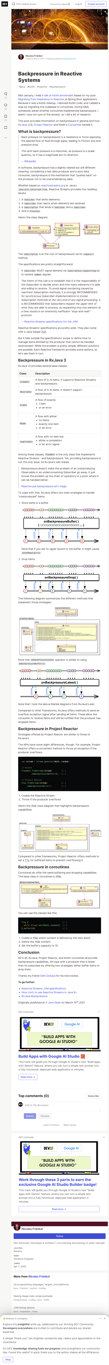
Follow (59, 1236)
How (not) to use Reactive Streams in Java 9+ (49, 992)
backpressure (57, 86)
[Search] (13, 4)
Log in (78, 4)
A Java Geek (53, 1002)
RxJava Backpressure (34, 996)
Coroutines (74, 124)
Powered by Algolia (59, 4)
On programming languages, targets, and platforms (41, 1286)
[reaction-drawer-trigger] (5, 95)
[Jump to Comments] (5, 106)
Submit (30, 1116)
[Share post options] (6, 138)
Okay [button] (8, 1359)
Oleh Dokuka (47, 975)
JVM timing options (25, 1309)
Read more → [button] (28, 1077)
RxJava (22, 124)
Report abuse (70, 1125)
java (22, 86)
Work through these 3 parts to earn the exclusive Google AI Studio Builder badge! (58, 1182)
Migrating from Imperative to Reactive (41, 99)
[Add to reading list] (5, 117)
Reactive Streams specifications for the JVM (51, 321)
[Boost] (5, 127)
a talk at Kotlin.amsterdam (57, 95)
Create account (96, 4)
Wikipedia (30, 161)
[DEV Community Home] (4, 4)
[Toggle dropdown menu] (99, 1012)
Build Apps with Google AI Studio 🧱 (51, 1056)
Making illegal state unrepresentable (33, 1298)
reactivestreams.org (53, 185)
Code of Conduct (51, 1125)
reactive (42, 86)
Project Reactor (43, 124)
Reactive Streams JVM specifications (44, 988)
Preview (45, 1116)
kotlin (31, 86)
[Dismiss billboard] (105, 1318)
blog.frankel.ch (70, 59)
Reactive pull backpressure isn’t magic (44, 486)
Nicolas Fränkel (34, 55)
